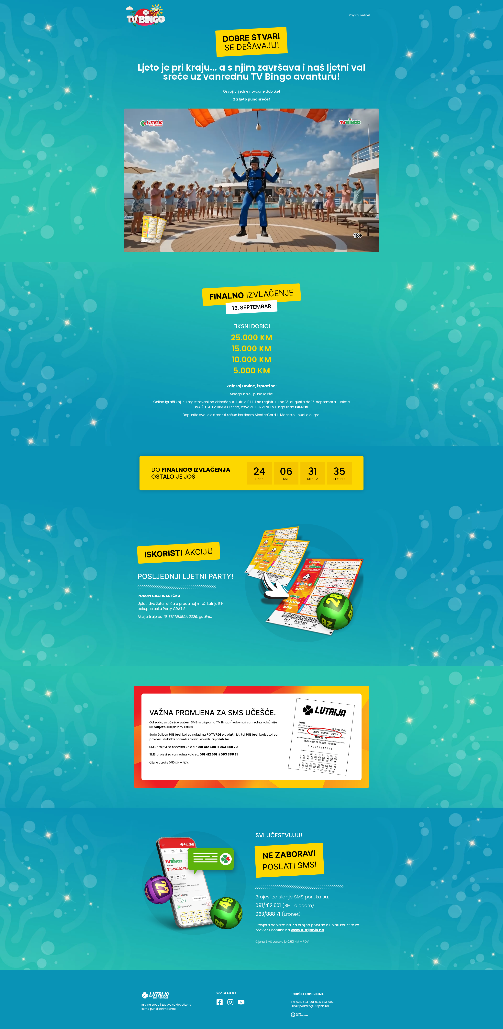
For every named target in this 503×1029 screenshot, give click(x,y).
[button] (251, 42)
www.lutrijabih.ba (307, 930)
